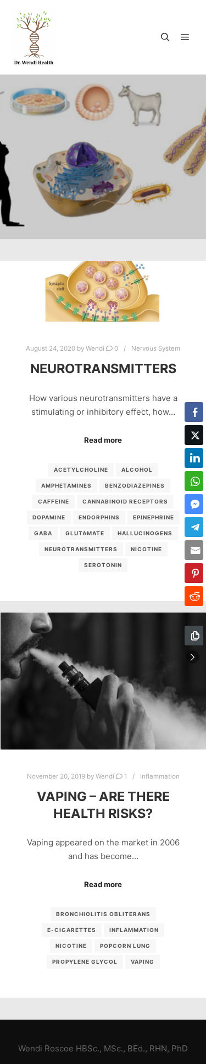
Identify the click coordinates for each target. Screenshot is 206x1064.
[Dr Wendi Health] (34, 37)
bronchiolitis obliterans (103, 914)
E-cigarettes (71, 929)
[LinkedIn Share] (194, 458)
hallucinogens (145, 533)
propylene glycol (85, 961)
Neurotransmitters (103, 368)
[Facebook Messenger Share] (194, 504)
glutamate (84, 533)
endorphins (99, 517)
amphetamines (66, 485)
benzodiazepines (135, 485)
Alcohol (137, 469)
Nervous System (155, 348)
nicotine (146, 549)
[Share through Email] (194, 550)
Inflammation (160, 776)
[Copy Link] (194, 635)
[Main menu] (185, 37)
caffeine (53, 501)
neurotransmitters (81, 549)
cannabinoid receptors (125, 501)
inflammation (134, 929)
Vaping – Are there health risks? (103, 804)
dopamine (48, 517)
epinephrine (153, 517)
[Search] (165, 37)
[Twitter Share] (194, 435)
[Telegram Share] (194, 527)
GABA (43, 533)
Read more (103, 440)
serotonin (103, 565)
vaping (142, 961)
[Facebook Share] (194, 412)
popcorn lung (125, 945)
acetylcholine (81, 469)
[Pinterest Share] (194, 573)
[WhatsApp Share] (194, 481)
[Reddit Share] (194, 596)
